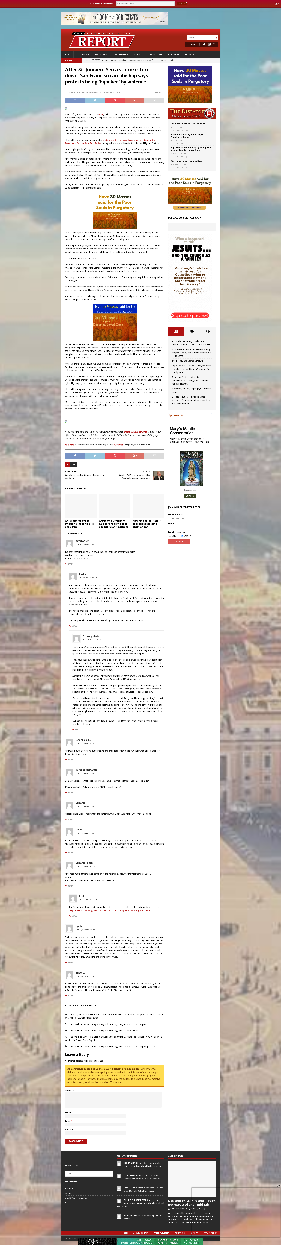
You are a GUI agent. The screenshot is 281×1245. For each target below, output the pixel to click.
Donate (189, 54)
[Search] (216, 37)
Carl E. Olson (177, 127)
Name (68, 1112)
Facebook (69, 1188)
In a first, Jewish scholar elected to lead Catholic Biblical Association (140, 1203)
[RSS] (214, 44)
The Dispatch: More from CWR (192, 113)
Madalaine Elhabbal (180, 153)
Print (159, 92)
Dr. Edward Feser (179, 164)
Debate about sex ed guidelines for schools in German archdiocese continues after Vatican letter (191, 400)
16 (119, 92)
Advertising (180, 1233)
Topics (138, 54)
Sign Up (182, 4)
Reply (70, 564)
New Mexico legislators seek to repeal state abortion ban (147, 523)
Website (69, 1129)
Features (100, 54)
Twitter (68, 1193)
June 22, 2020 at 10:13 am (85, 976)
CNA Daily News (91, 92)
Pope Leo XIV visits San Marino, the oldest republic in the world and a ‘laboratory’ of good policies (192, 369)
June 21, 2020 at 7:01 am (85, 833)
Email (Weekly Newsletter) (76, 1197)
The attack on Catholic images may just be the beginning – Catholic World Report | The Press (113, 1046)
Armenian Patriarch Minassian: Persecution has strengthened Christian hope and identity (190, 380)
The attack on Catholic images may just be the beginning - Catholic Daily (103, 1030)
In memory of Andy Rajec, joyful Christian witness (187, 135)
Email (68, 1121)
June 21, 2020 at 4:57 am (85, 806)
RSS (67, 1202)
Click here (69, 444)
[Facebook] (199, 44)
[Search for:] (200, 37)
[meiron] (119, 1177)
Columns (82, 54)
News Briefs (70, 60)
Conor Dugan (178, 140)
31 (189, 130)
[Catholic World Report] (140, 49)
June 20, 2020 (74, 92)
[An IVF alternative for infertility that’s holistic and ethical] (81, 506)
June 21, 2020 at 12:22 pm (85, 930)
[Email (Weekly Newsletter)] (209, 44)
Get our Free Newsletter (101, 3)
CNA (101, 114)
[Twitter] (204, 44)
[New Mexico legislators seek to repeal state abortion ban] (148, 506)
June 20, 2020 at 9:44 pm (85, 545)
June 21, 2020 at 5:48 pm (88, 900)
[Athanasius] (119, 1217)
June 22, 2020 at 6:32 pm (92, 640)
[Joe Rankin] (119, 1164)
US (74, 464)
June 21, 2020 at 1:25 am (85, 743)
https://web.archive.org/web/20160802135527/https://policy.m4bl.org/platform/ (109, 910)
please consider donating (135, 431)
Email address (175, 514)
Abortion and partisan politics (186, 160)
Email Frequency (176, 532)
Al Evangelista (91, 636)
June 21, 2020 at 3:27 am (85, 773)
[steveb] (119, 1189)
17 (189, 167)
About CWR (156, 54)
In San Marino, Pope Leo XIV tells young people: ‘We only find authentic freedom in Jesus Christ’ (192, 352)
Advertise (173, 54)
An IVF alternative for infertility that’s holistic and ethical (79, 523)
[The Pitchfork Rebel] (119, 1201)
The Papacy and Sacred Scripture (188, 123)
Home (67, 54)
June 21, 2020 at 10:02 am (85, 866)
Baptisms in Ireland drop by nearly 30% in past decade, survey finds (191, 149)
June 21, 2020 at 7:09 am (88, 578)
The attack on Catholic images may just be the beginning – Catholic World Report (107, 1024)
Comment (70, 1090)
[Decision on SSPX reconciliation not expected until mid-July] (192, 1179)
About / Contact (140, 1233)
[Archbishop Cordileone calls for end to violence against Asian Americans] (115, 506)
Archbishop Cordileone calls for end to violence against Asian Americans (113, 523)
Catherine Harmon (178, 1208)
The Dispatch (120, 54)
